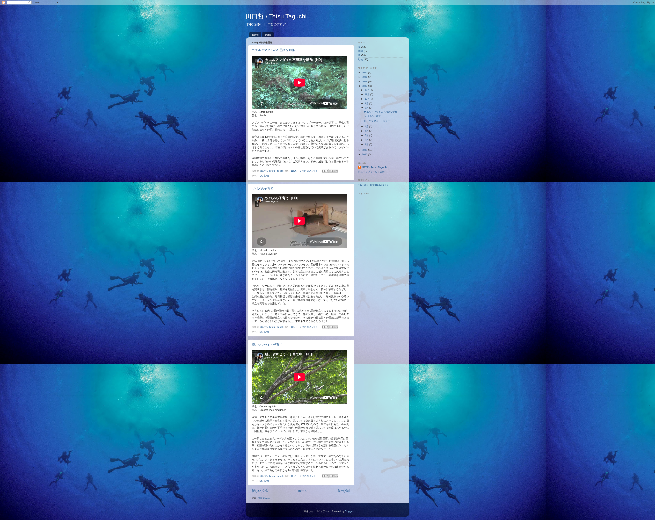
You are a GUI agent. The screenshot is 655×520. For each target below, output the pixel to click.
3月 (367, 135)
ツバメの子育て (262, 188)
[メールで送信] (323, 171)
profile (268, 34)
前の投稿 (344, 491)
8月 (367, 108)
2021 (365, 72)
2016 (365, 77)
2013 (365, 150)
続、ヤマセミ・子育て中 (269, 344)
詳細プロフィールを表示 (371, 172)
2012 (365, 154)
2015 (365, 81)
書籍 (360, 51)
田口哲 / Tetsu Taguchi (276, 16)
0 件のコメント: (308, 171)
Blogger (349, 511)
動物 (266, 175)
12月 (367, 90)
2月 (367, 140)
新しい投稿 (260, 491)
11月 (367, 94)
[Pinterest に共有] (336, 171)
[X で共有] (330, 171)
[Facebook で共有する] (333, 171)
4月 (367, 131)
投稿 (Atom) (264, 498)
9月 (367, 103)
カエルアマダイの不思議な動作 (273, 50)
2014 (365, 86)
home (255, 34)
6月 (367, 126)
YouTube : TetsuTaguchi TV (373, 185)
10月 (367, 99)
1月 (367, 144)
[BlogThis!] (327, 171)
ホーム (303, 491)
